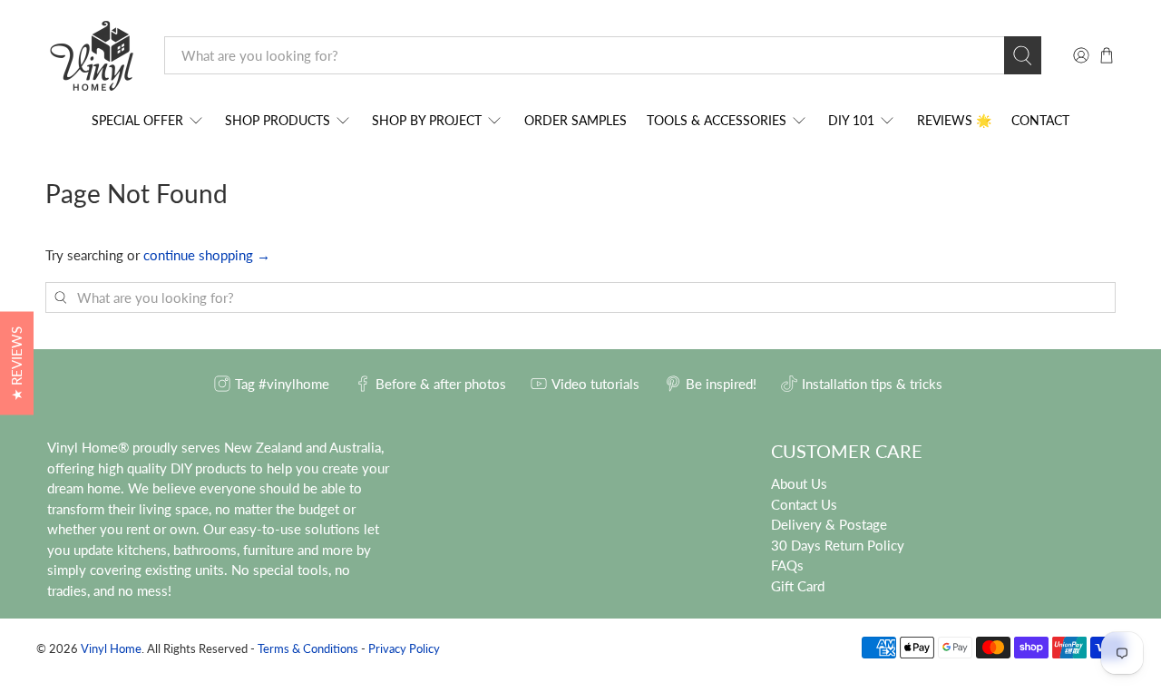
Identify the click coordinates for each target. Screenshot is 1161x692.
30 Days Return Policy (837, 545)
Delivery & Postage (829, 524)
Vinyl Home (111, 649)
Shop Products (277, 120)
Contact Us (804, 504)
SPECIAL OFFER (137, 120)
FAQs (787, 565)
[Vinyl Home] (91, 56)
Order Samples (575, 120)
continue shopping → (206, 255)
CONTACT (1040, 120)
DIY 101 (851, 120)
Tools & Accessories (716, 120)
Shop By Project (427, 120)
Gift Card (797, 586)
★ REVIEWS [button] (16, 363)
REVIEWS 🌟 (954, 120)
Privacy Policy (404, 649)
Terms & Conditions (308, 649)
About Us (799, 483)
